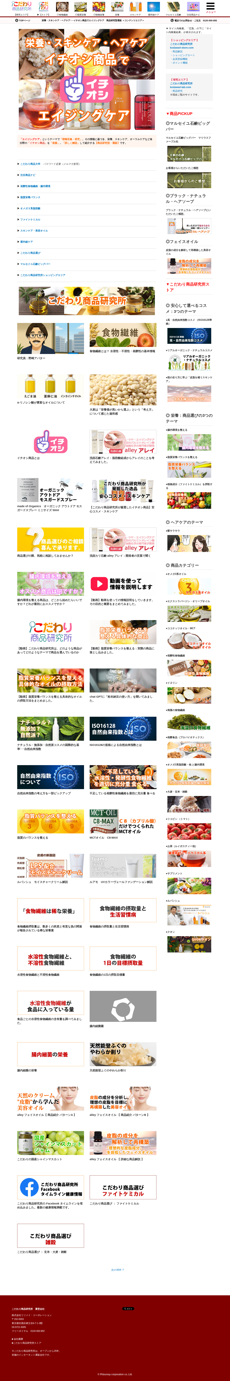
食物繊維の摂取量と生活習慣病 (109, 926)
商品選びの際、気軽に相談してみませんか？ (45, 555)
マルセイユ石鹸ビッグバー (35, 264)
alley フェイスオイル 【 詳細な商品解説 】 (117, 1159)
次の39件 (116, 1270)
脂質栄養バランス (30, 197)
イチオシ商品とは (28, 458)
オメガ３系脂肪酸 (30, 208)
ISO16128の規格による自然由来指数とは (116, 744)
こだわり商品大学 (30, 164)
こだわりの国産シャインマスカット (39, 1159)
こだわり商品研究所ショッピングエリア (42, 275)
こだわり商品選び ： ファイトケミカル (114, 1203)
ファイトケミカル (30, 219)
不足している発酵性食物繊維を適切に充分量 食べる (122, 793)
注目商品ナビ (27, 175)
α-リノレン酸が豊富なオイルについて (41, 402)
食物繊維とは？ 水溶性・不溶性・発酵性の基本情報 (122, 351)
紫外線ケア (26, 241)
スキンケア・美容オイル (34, 230)
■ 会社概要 (17, 1339)
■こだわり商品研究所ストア (26, 1343)
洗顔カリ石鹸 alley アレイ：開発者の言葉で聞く (122, 555)
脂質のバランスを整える (32, 837)
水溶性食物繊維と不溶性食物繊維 (38, 974)
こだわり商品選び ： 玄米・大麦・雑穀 (42, 1252)
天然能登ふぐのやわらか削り (108, 1070)
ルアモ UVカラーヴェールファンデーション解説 (121, 882)
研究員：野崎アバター (31, 358)
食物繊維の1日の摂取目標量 (107, 974)
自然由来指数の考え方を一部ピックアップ (44, 793)
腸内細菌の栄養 (27, 1070)
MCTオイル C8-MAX (104, 837)
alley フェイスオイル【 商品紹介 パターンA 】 (46, 1114)
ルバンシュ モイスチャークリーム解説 (42, 882)
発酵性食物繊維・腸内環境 (35, 186)
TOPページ (24, 20)
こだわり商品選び (30, 253)
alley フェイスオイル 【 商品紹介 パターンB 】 (120, 1114)
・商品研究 (181, 87)
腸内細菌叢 (97, 1026)
